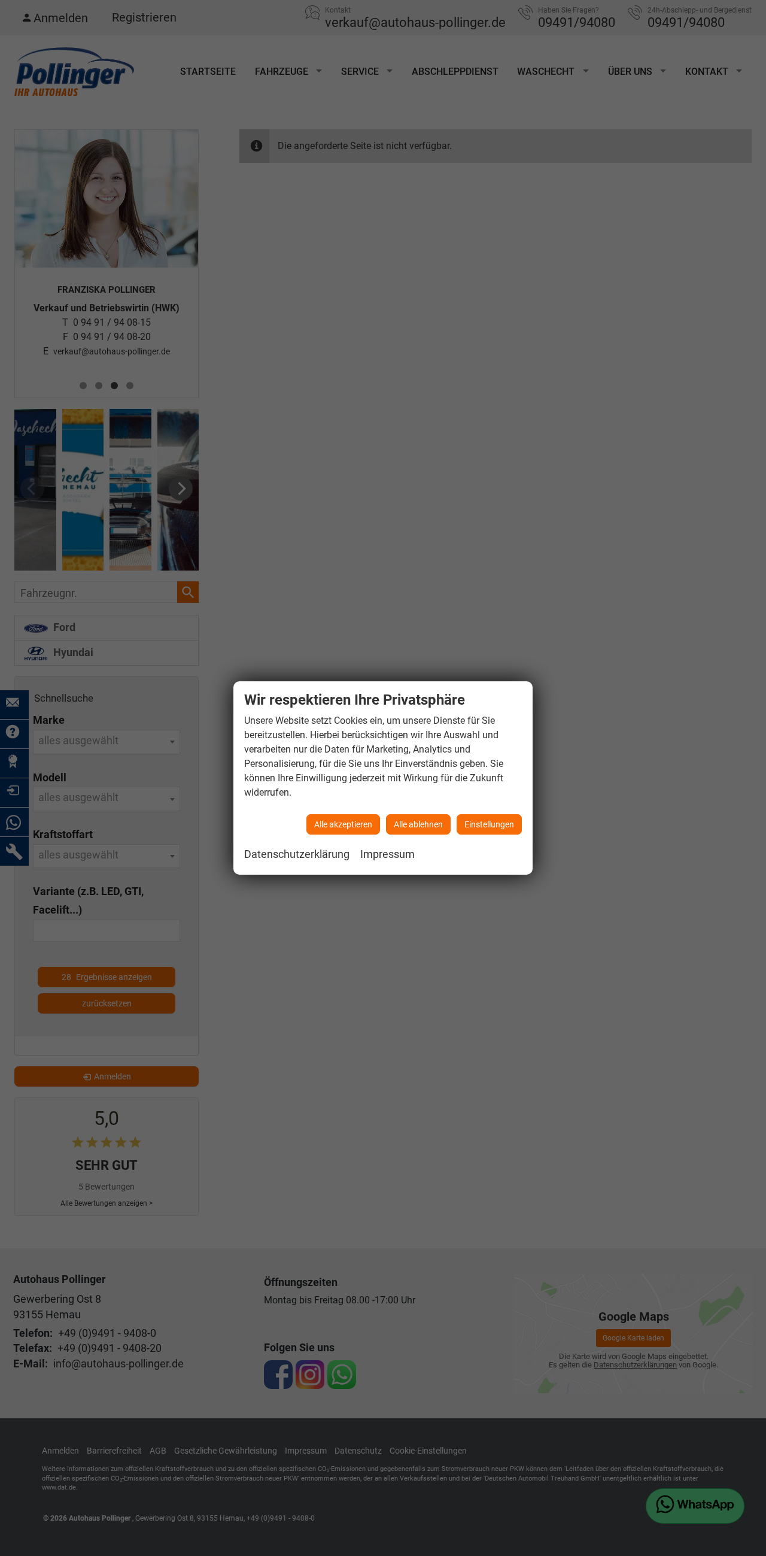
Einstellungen (489, 824)
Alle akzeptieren (343, 824)
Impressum (387, 854)
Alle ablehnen (418, 824)
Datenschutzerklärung (296, 854)
